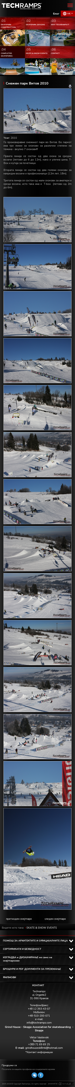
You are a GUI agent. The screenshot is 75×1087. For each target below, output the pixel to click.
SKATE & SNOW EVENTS (42, 927)
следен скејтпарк (55, 919)
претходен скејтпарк (19, 919)
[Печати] (70, 86)
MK (69, 13)
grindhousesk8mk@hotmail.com (44, 1048)
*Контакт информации (39, 1052)
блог (56, 13)
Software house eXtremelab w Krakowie (66, 1083)
